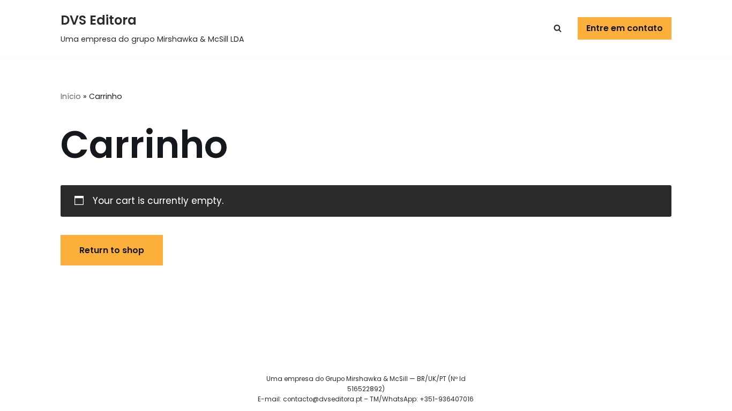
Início (71, 96)
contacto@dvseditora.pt (322, 399)
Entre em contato (624, 28)
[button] (558, 28)
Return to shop (111, 250)
